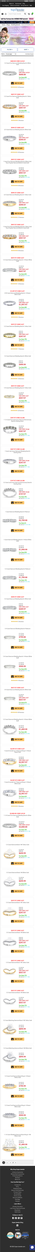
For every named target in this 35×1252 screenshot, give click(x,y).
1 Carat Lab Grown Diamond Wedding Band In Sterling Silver (17, 451)
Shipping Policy (17, 1188)
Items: (3, 54)
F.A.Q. (17, 1186)
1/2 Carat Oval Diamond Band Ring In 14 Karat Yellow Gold (17, 1076)
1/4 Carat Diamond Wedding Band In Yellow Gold (17, 388)
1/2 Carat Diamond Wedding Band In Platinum (17, 569)
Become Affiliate (17, 1197)
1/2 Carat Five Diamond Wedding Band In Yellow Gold (17, 97)
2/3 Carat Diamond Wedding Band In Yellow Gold (17, 194)
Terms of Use (17, 1195)
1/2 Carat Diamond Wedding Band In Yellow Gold (17, 326)
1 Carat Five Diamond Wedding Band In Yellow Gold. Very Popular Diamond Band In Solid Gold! (17, 227)
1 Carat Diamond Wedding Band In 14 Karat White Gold (17, 540)
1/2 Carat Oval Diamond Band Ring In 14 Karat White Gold (17, 1106)
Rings (8, 24)
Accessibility (17, 1194)
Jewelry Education (17, 1206)
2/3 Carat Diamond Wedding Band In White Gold (17, 129)
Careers (17, 1201)
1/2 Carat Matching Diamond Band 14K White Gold (17, 1048)
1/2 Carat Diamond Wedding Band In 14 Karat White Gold (17, 260)
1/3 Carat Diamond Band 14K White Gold (17, 872)
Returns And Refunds (17, 1190)
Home (3, 24)
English (26, 1)
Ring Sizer (17, 1210)
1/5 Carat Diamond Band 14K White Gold (17, 932)
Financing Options (17, 1176)
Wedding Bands (15, 24)
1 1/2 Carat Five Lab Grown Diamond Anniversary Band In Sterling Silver (17, 420)
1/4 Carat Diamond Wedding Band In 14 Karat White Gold (17, 657)
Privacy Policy (17, 1192)
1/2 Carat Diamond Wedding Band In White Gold (17, 356)
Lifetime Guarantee (17, 1172)
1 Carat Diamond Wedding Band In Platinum (17, 512)
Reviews (17, 1177)
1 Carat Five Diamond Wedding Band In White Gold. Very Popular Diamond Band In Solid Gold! (17, 162)
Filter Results (9, 50)
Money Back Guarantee (17, 1174)
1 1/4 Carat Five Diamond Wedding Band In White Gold (17, 816)
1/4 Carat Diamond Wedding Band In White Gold (17, 689)
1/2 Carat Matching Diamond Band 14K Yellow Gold (17, 1020)
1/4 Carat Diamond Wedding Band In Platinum (17, 628)
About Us (17, 1179)
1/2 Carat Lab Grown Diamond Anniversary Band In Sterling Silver (17, 483)
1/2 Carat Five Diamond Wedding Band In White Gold (17, 63)
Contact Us (17, 1185)
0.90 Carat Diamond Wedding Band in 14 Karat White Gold (17, 293)
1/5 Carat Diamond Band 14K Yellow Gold (17, 902)
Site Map (17, 1199)
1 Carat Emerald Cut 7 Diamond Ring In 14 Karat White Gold (17, 782)
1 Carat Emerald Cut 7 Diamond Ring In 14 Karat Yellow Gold (17, 751)
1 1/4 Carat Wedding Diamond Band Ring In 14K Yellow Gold (17, 1135)
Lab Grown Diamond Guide (17, 1208)
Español (31, 1)
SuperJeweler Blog (17, 1222)
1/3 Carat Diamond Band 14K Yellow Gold (17, 844)
